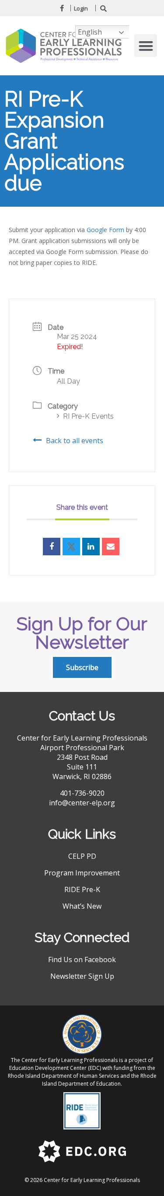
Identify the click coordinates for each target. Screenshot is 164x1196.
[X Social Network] (71, 546)
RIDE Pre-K (82, 889)
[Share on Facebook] (51, 546)
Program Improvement (82, 873)
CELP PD (82, 856)
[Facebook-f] (61, 7)
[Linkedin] (91, 546)
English (90, 32)
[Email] (110, 546)
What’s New (82, 906)
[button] (145, 45)
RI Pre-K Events (88, 416)
